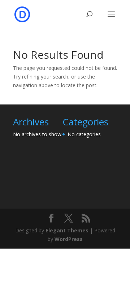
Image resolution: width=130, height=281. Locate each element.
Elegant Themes (67, 230)
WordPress (69, 239)
